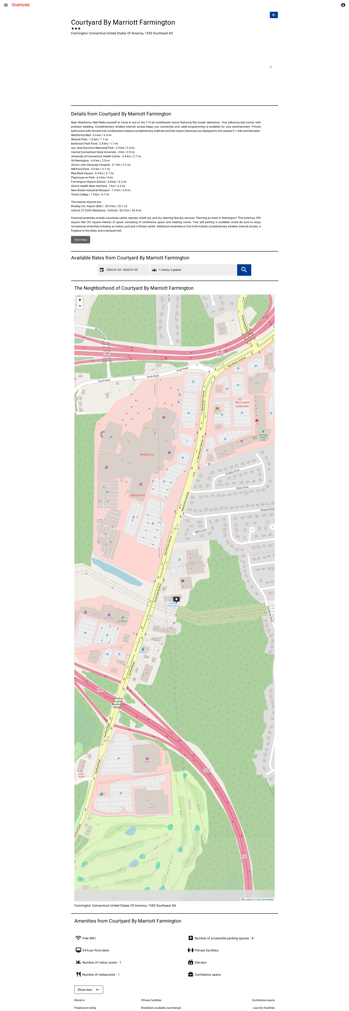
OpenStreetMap (265, 899)
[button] (174, 598)
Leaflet (248, 899)
